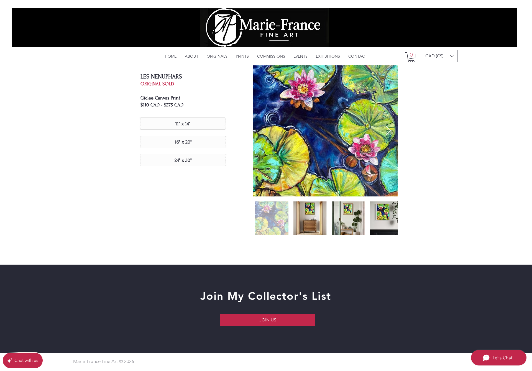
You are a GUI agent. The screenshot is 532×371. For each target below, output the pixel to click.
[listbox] (440, 56)
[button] (411, 57)
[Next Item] (388, 131)
